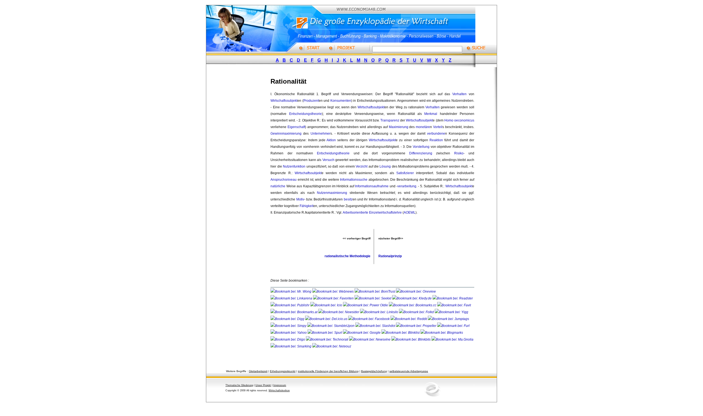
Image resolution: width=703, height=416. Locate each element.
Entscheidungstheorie (305, 114)
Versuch (328, 160)
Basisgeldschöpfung (374, 371)
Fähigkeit (306, 206)
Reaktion (436, 140)
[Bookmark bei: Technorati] (327, 339)
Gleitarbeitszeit (258, 371)
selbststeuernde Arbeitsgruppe (408, 371)
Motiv (300, 199)
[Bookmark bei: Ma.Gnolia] (452, 339)
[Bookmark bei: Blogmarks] (441, 333)
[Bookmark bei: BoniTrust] (375, 291)
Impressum (279, 385)
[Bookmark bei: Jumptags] (448, 319)
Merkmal (430, 114)
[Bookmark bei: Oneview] (416, 291)
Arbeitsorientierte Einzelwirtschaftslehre (372, 212)
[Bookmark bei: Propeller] (416, 326)
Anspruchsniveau (283, 180)
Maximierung (398, 127)
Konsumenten (340, 101)
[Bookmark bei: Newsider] (339, 312)
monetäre (423, 127)
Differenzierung (420, 153)
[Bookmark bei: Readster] (453, 298)
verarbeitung (406, 186)
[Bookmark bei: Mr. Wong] (291, 291)
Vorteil (437, 127)
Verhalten (459, 94)
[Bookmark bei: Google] (362, 333)
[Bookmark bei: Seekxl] (373, 298)
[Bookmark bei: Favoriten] (334, 298)
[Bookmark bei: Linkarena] (291, 298)
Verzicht (361, 166)
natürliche (277, 186)
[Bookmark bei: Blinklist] (400, 333)
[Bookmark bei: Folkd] (417, 312)
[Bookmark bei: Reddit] (409, 319)
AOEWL (409, 212)
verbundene (436, 133)
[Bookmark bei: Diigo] (288, 339)
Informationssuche (353, 180)
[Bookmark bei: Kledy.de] (412, 298)
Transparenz (389, 120)
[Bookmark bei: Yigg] (451, 312)
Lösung (385, 166)
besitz (348, 199)
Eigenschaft (296, 127)
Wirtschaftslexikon (279, 390)
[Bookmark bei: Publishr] (290, 305)
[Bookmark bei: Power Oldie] (366, 305)
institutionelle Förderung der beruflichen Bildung (328, 371)
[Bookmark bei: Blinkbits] (411, 339)
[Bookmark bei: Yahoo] (289, 333)
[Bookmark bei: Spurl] (325, 333)
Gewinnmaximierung (286, 133)
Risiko (459, 153)
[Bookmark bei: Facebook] (369, 319)
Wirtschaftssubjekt (283, 101)
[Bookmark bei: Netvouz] (331, 346)
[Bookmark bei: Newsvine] (370, 339)
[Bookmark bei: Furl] (453, 326)
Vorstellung (421, 147)
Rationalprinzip (390, 256)
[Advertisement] (243, 154)
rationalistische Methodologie (347, 256)
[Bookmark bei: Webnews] (333, 291)
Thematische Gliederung (239, 385)
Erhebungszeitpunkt (282, 371)
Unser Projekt (263, 385)
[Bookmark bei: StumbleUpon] (331, 326)
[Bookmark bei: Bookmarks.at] (294, 312)
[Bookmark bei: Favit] (454, 305)
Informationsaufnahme (372, 186)
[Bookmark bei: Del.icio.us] (326, 319)
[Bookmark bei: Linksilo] (379, 312)
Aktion (331, 140)
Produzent (311, 101)
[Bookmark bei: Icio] (326, 305)
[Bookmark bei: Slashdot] (375, 326)
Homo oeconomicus (459, 120)
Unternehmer (320, 133)
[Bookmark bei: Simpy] (288, 326)
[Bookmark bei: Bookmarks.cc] (413, 305)
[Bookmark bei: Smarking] (291, 346)
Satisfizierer (405, 173)
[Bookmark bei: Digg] (287, 319)
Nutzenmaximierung (332, 193)
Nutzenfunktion (294, 166)
